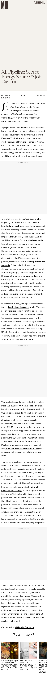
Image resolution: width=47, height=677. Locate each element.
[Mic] (4, 5)
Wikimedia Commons (24, 627)
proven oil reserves (18, 226)
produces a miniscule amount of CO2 (22, 448)
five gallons (39, 523)
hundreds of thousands (18, 307)
